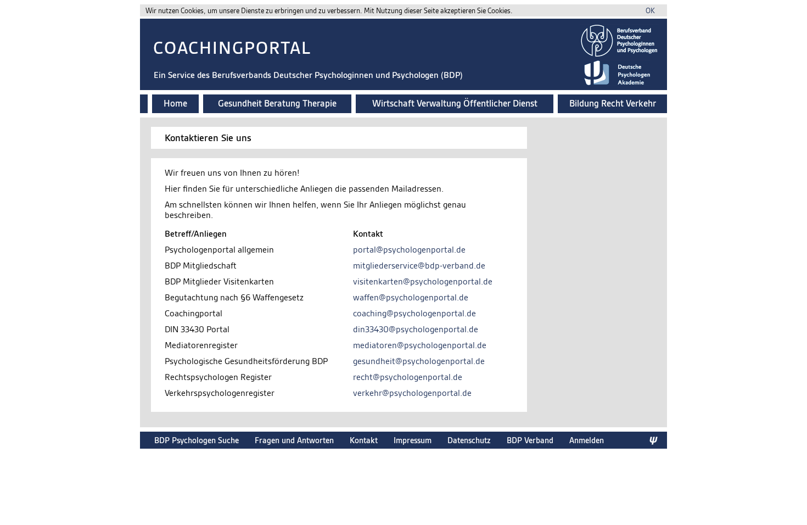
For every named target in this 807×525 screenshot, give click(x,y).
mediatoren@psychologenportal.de (419, 345)
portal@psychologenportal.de (409, 249)
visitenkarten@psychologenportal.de (422, 281)
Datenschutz (469, 440)
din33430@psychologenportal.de (415, 329)
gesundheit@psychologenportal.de (419, 361)
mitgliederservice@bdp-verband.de (419, 265)
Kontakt (364, 440)
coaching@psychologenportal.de (414, 313)
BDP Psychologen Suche (196, 440)
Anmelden (586, 440)
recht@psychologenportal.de (407, 377)
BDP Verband (530, 440)
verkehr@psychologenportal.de (412, 393)
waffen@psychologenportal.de (410, 297)
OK (650, 11)
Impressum (412, 440)
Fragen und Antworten (294, 440)
